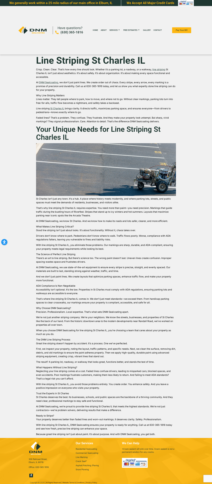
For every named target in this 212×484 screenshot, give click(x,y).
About (104, 30)
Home (95, 30)
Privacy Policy (91, 482)
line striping (158, 69)
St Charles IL (57, 108)
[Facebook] (31, 475)
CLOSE (145, 219)
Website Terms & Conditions (73, 482)
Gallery (147, 30)
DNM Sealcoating (48, 82)
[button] (4, 242)
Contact (157, 30)
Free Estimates (130, 30)
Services (113, 30)
